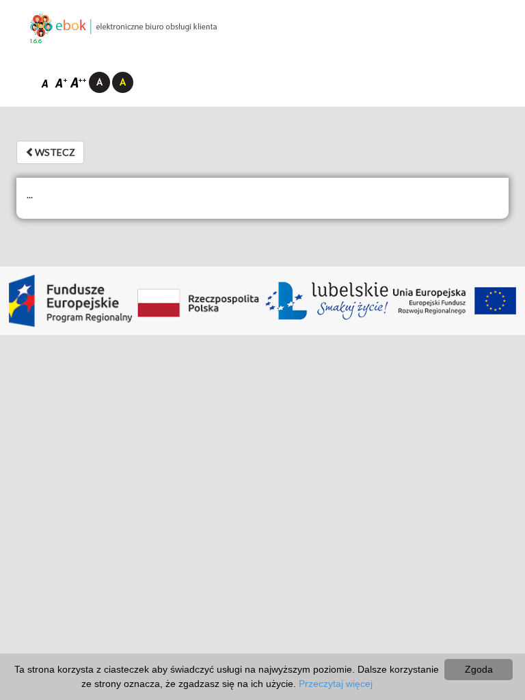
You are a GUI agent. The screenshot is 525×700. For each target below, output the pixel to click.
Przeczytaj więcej (336, 683)
